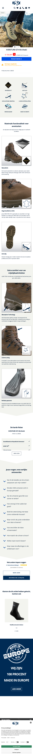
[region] (16, 29)
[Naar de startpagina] (16, 3)
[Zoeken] (14, 8)
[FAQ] (26, 8)
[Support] (23, 8)
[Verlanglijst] (17, 8)
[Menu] (3, 8)
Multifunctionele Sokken (16, 625)
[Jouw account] (20, 8)
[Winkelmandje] (29, 8)
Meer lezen (16, 453)
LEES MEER (16, 689)
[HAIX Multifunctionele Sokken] (16, 610)
